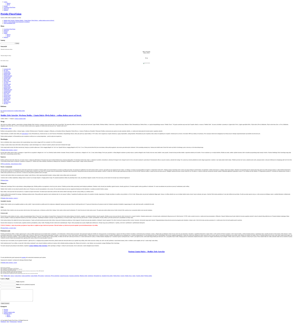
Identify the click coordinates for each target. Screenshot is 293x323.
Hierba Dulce (116, 275)
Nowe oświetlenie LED (9, 23)
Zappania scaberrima (74, 275)
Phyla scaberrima (55, 275)
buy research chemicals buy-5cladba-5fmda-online (13, 110)
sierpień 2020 (7, 78)
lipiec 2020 (6, 80)
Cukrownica (47, 275)
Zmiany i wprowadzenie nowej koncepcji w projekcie (17, 21)
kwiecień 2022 (7, 69)
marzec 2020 (7, 85)
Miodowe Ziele (83, 275)
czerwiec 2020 (7, 81)
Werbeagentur (13, 321)
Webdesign (3, 321)
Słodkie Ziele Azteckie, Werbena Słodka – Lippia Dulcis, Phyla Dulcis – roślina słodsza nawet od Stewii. (29, 20)
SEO (8, 321)
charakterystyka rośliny (107, 275)
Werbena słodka (148, 275)
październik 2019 (8, 89)
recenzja (122, 275)
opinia (133, 275)
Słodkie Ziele (7, 275)
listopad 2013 (7, 96)
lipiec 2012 (6, 100)
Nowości (6, 309)
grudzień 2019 (7, 87)
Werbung (20, 321)
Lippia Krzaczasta (64, 275)
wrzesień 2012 (7, 98)
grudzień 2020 (7, 73)
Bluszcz (9, 3)
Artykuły (6, 310)
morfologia (90, 275)
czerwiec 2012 (7, 102)
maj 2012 (6, 103)
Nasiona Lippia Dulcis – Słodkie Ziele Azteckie (146, 252)
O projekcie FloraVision (9, 7)
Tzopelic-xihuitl (140, 275)
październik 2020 (8, 76)
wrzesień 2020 (7, 77)
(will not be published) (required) (25, 284)
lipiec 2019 (6, 93)
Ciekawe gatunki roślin (20, 118)
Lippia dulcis (18, 275)
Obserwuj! (6, 8)
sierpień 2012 (7, 99)
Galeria (5, 2)
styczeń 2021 (7, 71)
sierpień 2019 (7, 92)
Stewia (8, 4)
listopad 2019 (7, 88)
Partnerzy (6, 10)
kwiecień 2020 (7, 84)
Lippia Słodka (34, 275)
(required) (20, 281)
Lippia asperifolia (26, 275)
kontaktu (24, 257)
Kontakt (6, 6)
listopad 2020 (7, 74)
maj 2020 (6, 82)
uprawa (12, 275)
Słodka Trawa (128, 275)
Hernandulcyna (97, 275)
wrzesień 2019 (7, 91)
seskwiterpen (25, 133)
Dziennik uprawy (8, 313)
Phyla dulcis (41, 275)
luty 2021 (6, 70)
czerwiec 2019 (7, 95)
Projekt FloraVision (11, 13)
